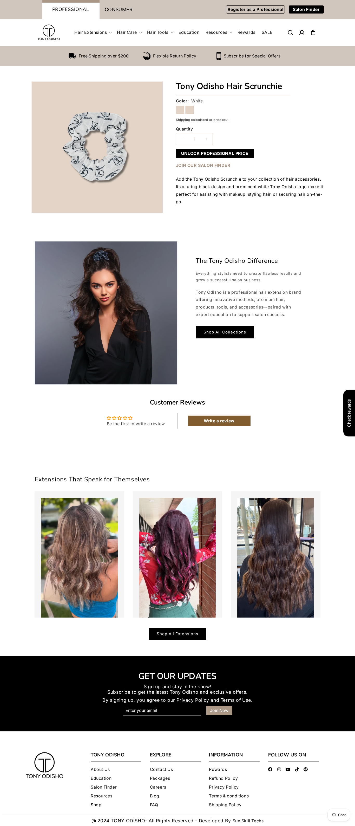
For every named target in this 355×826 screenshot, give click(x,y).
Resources (101, 796)
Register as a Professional (256, 9)
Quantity (184, 129)
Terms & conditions (229, 796)
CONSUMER (119, 9)
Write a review (219, 420)
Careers (158, 787)
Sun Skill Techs (248, 820)
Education (101, 778)
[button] (92, 32)
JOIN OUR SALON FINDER (203, 165)
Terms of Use (236, 700)
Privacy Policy (192, 700)
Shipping (183, 120)
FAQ (154, 804)
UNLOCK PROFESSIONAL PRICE (214, 153)
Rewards (218, 769)
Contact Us (161, 769)
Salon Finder (306, 9)
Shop (96, 804)
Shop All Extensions (177, 633)
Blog (154, 796)
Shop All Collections (224, 332)
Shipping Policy (225, 804)
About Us (100, 769)
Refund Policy (223, 778)
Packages (160, 778)
